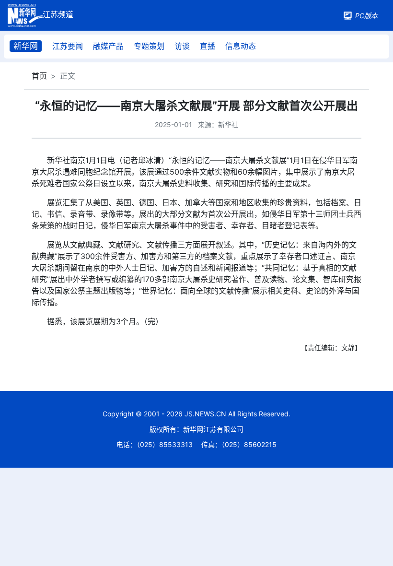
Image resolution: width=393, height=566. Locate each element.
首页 (39, 76)
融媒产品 (108, 46)
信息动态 (240, 46)
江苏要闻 (67, 46)
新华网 (25, 46)
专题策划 (149, 46)
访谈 (182, 46)
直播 (207, 46)
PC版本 (366, 16)
